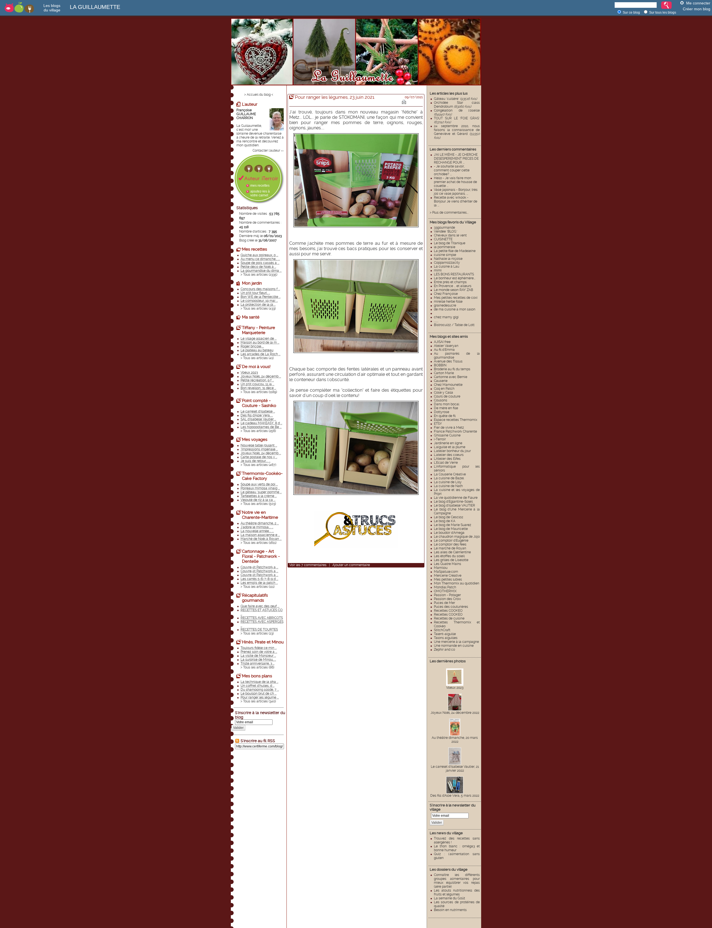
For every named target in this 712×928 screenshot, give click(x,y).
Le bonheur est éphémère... (454, 278)
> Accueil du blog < (258, 95)
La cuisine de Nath (448, 486)
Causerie (441, 381)
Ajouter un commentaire (351, 565)
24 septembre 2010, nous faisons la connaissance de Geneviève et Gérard (457, 132)
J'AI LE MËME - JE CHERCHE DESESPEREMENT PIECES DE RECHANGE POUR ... (456, 158)
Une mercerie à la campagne (456, 642)
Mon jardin (252, 283)
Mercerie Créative (447, 575)
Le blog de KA (444, 521)
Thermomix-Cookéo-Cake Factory (262, 476)
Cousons (440, 400)
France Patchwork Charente (455, 431)
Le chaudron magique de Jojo (457, 537)
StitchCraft (442, 630)
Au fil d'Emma (444, 350)
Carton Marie (444, 373)
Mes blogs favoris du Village (453, 222)
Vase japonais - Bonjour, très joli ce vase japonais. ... (456, 192)
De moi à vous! (256, 366)
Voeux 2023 (454, 688)
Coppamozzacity (447, 263)
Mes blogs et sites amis (449, 336)
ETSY (438, 424)
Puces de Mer (444, 603)
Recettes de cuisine (449, 618)
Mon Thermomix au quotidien (456, 583)
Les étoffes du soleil (449, 556)
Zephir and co (444, 649)
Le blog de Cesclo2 (448, 517)
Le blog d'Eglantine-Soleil (453, 502)
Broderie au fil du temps (452, 369)
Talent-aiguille (445, 634)
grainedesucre (445, 305)
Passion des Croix (447, 599)
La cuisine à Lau (446, 266)
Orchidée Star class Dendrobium (457, 104)
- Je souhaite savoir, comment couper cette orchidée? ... (451, 170)
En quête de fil (445, 416)
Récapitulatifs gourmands (255, 598)
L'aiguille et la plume (449, 447)
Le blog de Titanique (449, 243)
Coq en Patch (444, 389)
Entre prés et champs (450, 282)
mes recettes (260, 185)
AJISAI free (442, 342)
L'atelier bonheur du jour (452, 451)
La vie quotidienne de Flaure (456, 498)
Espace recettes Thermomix (455, 420)
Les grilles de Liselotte (451, 560)
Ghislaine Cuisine (447, 435)
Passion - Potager (447, 595)
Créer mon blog (696, 9)
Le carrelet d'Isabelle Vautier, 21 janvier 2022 (455, 768)
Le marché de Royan (450, 548)
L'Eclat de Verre (446, 463)
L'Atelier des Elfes (447, 459)
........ (436, 321)
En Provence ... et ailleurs (452, 286)
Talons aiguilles (446, 638)
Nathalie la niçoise (448, 259)
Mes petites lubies (448, 579)
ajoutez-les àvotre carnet (260, 193)
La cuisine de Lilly (448, 482)
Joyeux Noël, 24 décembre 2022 (455, 713)
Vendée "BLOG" (445, 231)
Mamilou (441, 568)
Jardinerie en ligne (448, 443)
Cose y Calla (443, 392)
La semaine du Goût (449, 898)
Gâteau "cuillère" (455, 99)
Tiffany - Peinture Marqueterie (258, 330)
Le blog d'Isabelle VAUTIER (454, 505)
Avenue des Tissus (448, 361)
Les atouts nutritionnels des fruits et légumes (457, 892)
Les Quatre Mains (447, 564)
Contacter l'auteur (266, 150)
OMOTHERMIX (445, 591)
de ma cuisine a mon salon (454, 309)
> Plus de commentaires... (449, 212)
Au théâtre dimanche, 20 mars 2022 (455, 740)
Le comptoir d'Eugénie (451, 540)
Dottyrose (441, 412)
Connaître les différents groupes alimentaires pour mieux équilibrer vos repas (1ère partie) (457, 880)
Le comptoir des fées (450, 544)
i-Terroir (440, 439)
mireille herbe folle (448, 301)
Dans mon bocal (446, 404)
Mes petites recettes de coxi (456, 298)
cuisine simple (445, 255)
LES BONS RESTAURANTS (454, 274)
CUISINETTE (443, 239)
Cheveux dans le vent (450, 235)
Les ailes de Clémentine (452, 552)
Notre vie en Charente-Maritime (260, 515)
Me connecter (698, 3)
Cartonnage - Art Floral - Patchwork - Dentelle (261, 556)
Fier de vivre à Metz (449, 428)
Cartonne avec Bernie (450, 377)
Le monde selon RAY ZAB (453, 290)
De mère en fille (446, 408)
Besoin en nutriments (450, 910)
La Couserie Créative (450, 474)
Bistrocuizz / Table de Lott (454, 325)
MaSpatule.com (446, 572)
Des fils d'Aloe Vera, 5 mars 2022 (454, 796)
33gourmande (444, 227)
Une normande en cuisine (454, 646)
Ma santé (250, 317)
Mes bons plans (257, 675)
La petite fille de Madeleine (455, 251)
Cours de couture (447, 396)
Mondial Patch (445, 587)
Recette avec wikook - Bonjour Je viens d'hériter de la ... (455, 201)
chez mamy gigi (446, 317)
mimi (438, 270)
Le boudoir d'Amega (449, 533)
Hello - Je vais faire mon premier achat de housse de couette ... (455, 182)
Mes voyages (254, 439)
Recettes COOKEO (448, 611)
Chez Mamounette (448, 385)
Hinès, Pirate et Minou (263, 642)
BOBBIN (440, 365)
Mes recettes (254, 249)
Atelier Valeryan (446, 346)
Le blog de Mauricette (451, 529)
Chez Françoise (446, 294)
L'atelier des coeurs (449, 455)
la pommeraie (444, 247)
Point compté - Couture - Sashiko (259, 403)
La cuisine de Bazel (449, 478)
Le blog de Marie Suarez (452, 525)
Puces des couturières (451, 607)
